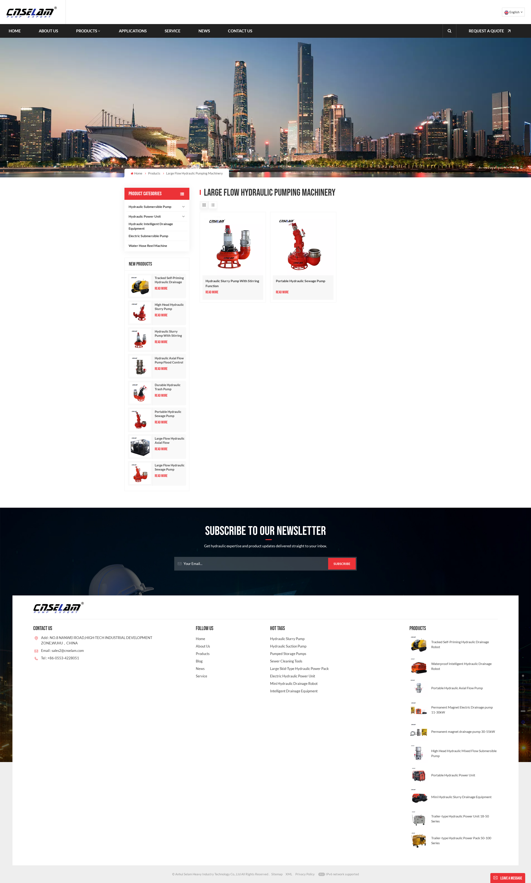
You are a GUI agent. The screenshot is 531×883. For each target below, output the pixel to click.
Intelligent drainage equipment (294, 691)
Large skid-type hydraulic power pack (299, 668)
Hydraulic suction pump (288, 646)
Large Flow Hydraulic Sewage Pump (169, 467)
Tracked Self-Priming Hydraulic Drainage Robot (169, 280)
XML (289, 874)
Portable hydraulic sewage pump (168, 414)
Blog (199, 661)
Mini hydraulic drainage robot (294, 683)
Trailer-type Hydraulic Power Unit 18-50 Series (460, 818)
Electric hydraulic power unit (292, 676)
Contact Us (240, 30)
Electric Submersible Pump (148, 236)
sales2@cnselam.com (68, 650)
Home (15, 30)
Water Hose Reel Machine (148, 246)
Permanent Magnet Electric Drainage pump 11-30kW (462, 709)
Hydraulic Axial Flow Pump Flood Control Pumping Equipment (169, 360)
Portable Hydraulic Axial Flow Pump (457, 688)
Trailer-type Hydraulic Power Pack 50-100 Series (461, 840)
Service (172, 30)
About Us (48, 30)
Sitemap (277, 874)
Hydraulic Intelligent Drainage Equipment (151, 226)
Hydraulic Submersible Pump (150, 207)
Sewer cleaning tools (286, 661)
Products (86, 30)
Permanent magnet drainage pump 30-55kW (463, 731)
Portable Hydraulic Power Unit (453, 775)
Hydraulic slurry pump (287, 639)
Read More (161, 288)
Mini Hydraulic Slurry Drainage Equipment (461, 797)
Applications (133, 30)
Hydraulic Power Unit (145, 216)
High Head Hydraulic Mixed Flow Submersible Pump (464, 753)
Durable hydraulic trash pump (167, 387)
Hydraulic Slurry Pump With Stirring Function (168, 333)
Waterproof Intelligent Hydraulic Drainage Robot (461, 666)
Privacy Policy (305, 874)
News (204, 30)
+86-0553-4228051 (63, 658)
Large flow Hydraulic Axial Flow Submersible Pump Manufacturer (169, 441)
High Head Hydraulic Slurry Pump (169, 307)
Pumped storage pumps (288, 653)
